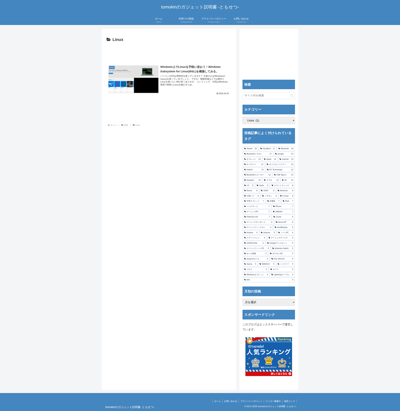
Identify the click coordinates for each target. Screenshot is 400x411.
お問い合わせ (230, 401)
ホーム (217, 401)
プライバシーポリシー (251, 401)
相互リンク (289, 401)
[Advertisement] (169, 52)
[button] (133, 79)
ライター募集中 (273, 401)
